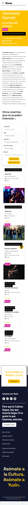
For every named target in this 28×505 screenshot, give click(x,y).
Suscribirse (14, 381)
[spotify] (14, 398)
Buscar (6, 152)
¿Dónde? (6, 139)
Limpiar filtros (14, 159)
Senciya (19, 498)
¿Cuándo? (7, 126)
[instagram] (7, 398)
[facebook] (3, 398)
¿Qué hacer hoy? (14, 162)
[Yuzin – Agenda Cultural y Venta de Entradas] (8, 2)
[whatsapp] (11, 398)
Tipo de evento (8, 145)
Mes (5, 133)
